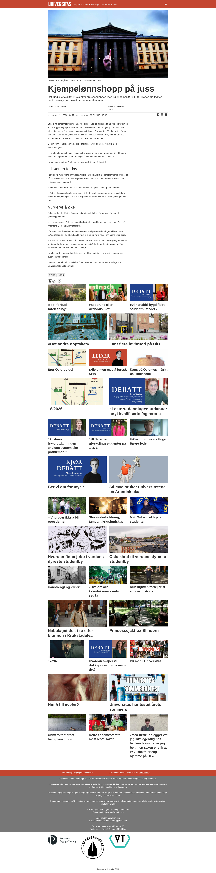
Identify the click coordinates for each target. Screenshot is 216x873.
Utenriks (106, 4)
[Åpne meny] (165, 4)
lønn (61, 275)
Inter (115, 4)
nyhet (52, 275)
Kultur (85, 4)
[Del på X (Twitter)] (162, 115)
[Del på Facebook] (158, 115)
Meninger (95, 4)
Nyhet (77, 4)
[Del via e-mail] (166, 115)
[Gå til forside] (59, 4)
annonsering (144, 773)
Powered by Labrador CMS (108, 869)
